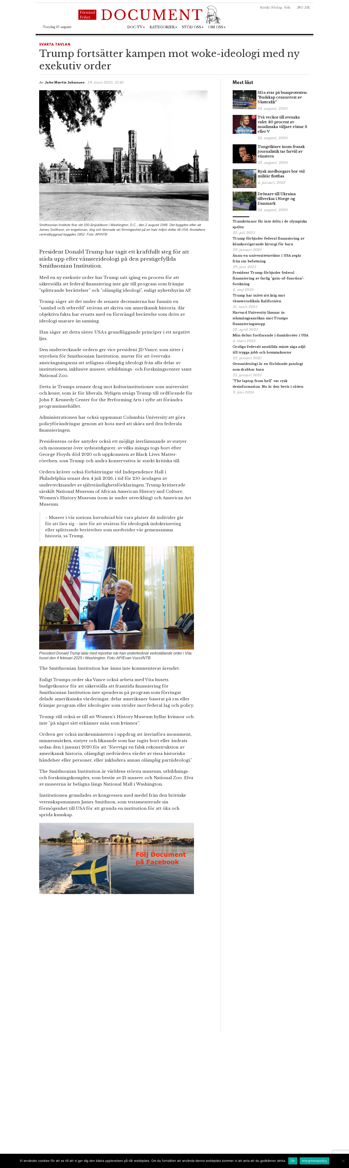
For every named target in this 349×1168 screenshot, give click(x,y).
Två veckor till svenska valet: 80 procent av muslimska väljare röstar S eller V (282, 124)
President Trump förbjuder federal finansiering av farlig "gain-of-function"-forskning (269, 278)
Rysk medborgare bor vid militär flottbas (281, 173)
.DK (307, 7)
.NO (300, 7)
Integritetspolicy (314, 1161)
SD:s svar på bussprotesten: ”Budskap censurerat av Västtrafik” (282, 97)
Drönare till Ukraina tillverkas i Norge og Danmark (277, 199)
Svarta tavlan (55, 45)
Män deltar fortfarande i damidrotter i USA (271, 335)
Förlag (276, 7)
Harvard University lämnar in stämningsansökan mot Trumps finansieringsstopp (260, 318)
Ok (293, 1161)
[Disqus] (124, 963)
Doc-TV (134, 27)
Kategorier (162, 27)
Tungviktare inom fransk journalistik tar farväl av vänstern (281, 151)
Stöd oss (191, 27)
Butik (264, 7)
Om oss (215, 27)
